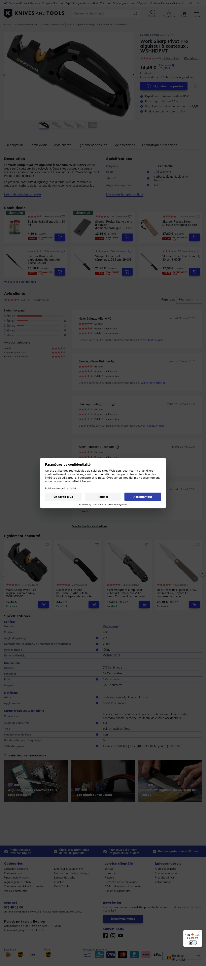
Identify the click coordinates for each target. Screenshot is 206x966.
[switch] (193, 942)
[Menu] (199, 932)
